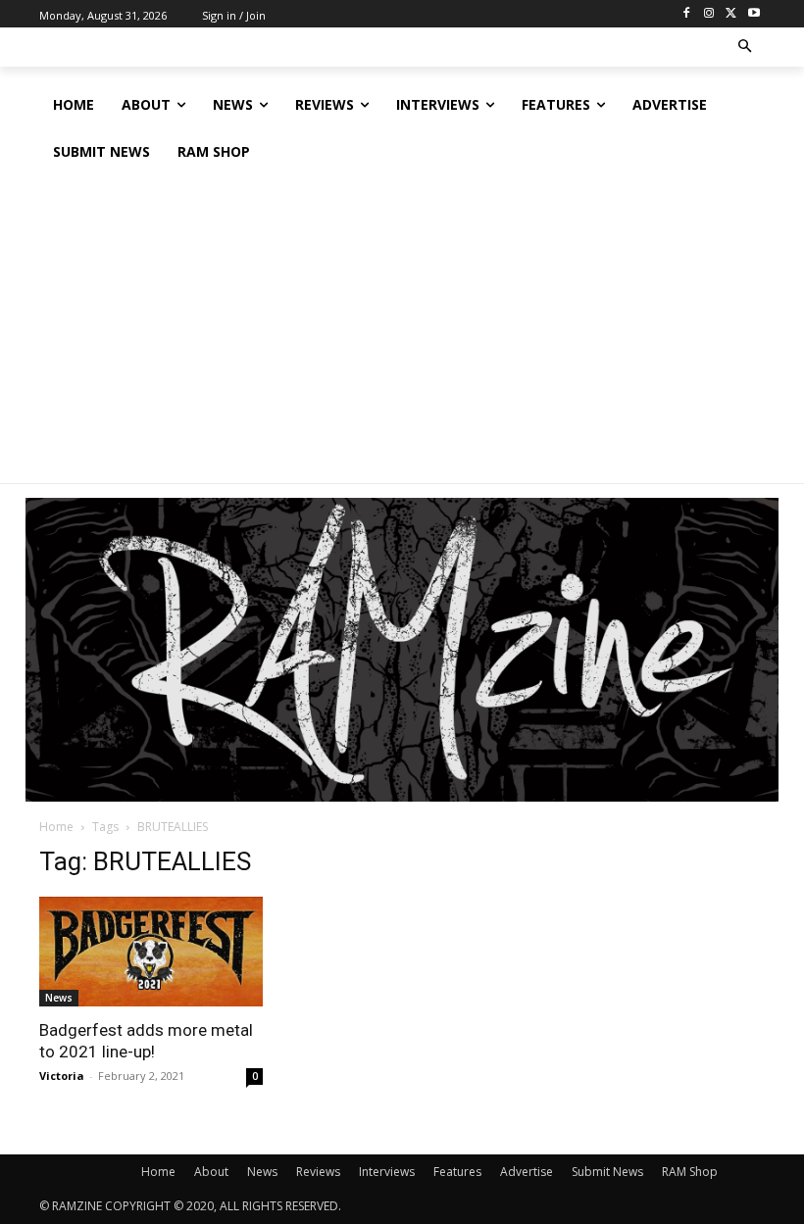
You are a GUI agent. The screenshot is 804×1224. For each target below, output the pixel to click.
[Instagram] (709, 14)
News (59, 997)
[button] (746, 47)
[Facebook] (687, 14)
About (211, 1171)
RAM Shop (690, 1171)
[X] (731, 14)
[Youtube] (753, 14)
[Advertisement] (402, 322)
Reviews (318, 1171)
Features (457, 1171)
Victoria (61, 1075)
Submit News (607, 1171)
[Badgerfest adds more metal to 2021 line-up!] (151, 951)
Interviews (387, 1171)
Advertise (526, 1171)
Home (56, 826)
